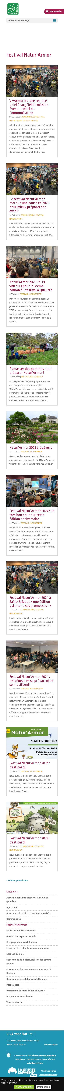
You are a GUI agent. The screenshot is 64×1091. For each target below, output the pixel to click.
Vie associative (30, 121)
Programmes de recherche (19, 996)
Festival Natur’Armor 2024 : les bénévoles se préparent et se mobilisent (31, 681)
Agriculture (11, 907)
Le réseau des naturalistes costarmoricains (28, 948)
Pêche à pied (12, 985)
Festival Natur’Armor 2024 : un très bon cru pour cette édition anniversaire (31, 515)
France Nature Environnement (21, 930)
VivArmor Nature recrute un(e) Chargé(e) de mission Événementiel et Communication (28, 107)
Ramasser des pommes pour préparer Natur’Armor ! (30, 371)
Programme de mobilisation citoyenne (25, 990)
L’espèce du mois (15, 954)
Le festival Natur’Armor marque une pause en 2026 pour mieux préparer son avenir (29, 205)
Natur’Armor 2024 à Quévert (30, 447)
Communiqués (28, 117)
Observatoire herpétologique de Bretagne (26, 979)
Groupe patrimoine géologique (21, 942)
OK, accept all (25, 1087)
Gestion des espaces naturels (21, 936)
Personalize (43, 1087)
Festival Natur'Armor (30, 294)
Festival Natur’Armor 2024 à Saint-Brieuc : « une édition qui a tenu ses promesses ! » (30, 601)
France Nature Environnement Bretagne (48, 1075)
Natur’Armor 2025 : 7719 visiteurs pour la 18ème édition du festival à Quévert (30, 286)
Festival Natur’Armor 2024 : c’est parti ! (29, 765)
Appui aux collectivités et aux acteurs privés (28, 913)
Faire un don (56, 11)
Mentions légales (51, 1045)
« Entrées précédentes (17, 880)
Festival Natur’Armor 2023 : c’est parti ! (29, 840)
